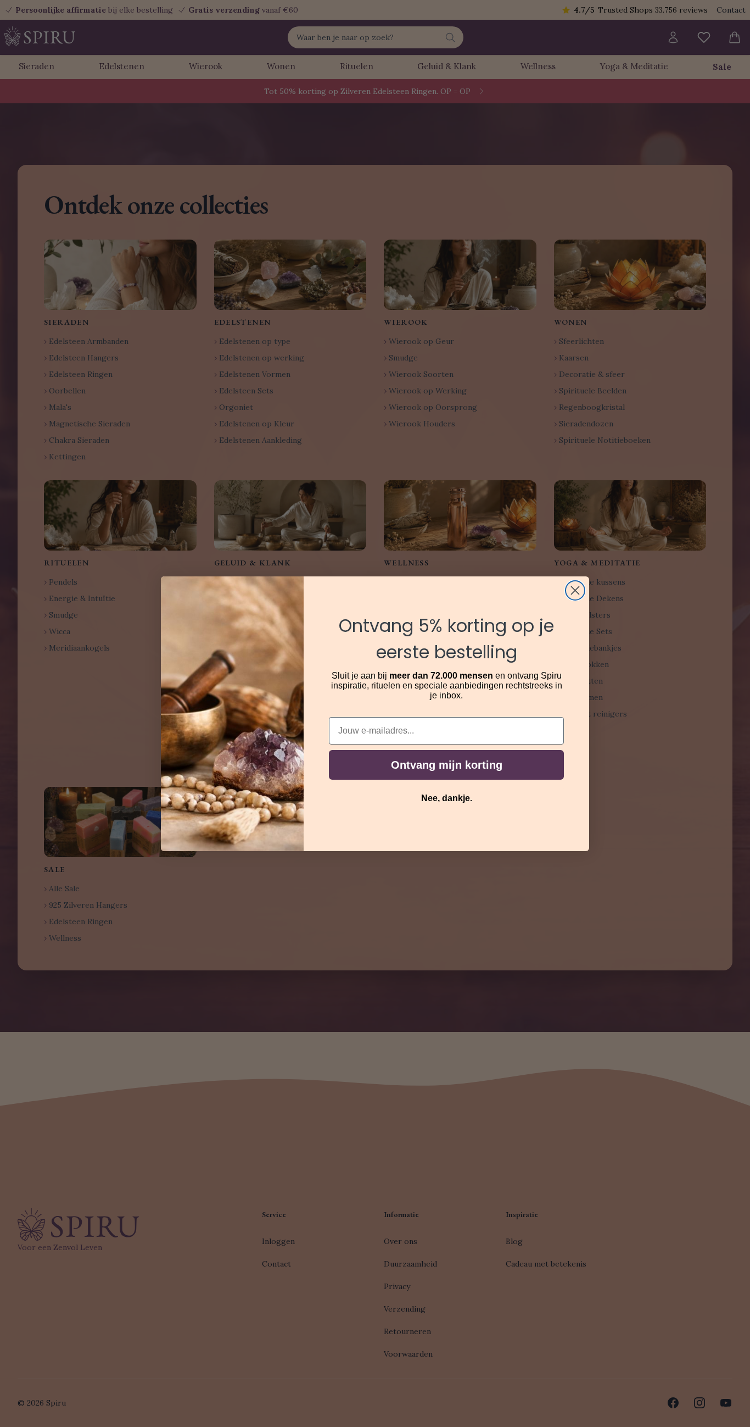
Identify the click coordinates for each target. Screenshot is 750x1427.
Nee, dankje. (446, 798)
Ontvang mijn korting (446, 765)
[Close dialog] (575, 590)
